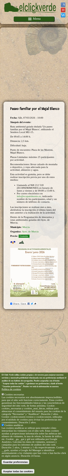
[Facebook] (63, 4)
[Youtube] (63, 10)
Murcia (26, 227)
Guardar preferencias (15, 462)
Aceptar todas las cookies (18, 471)
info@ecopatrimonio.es (29, 196)
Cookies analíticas (13, 425)
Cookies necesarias (14, 394)
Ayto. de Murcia (30, 231)
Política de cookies (11, 389)
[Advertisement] (34, 64)
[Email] (63, 15)
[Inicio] (30, 15)
